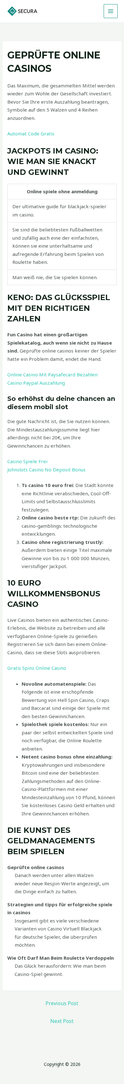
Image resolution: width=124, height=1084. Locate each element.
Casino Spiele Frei (27, 461)
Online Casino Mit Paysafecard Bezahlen (52, 374)
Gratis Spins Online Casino (36, 668)
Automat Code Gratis (30, 133)
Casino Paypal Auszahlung (36, 383)
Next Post (61, 1021)
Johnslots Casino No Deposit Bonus (46, 469)
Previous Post (61, 1003)
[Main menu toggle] (111, 11)
